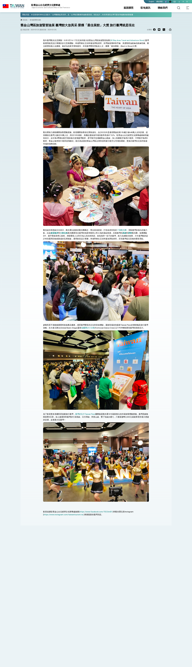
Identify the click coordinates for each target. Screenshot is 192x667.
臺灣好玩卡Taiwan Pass (85, 414)
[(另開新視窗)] (166, 1)
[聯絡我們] (175, 1)
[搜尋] (178, 7)
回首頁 (25, 20)
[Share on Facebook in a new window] (154, 29)
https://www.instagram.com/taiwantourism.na (63, 514)
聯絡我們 (163, 7)
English (151, 1)
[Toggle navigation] (187, 7)
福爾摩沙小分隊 (88, 328)
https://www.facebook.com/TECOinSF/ (96, 512)
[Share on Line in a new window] (159, 29)
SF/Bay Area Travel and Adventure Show (127, 40)
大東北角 (64, 233)
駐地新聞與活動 (35, 20)
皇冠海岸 (54, 233)
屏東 (130, 233)
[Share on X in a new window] (163, 29)
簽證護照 (128, 7)
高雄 (124, 233)
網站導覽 (159, 1)
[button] (24, 14)
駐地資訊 (145, 7)
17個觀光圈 (122, 230)
